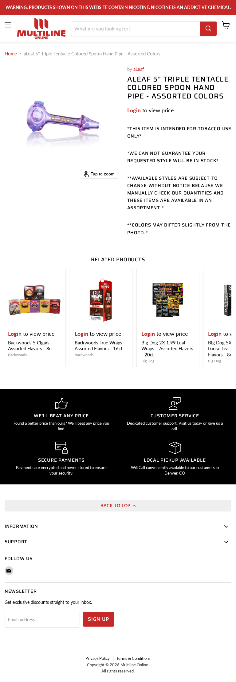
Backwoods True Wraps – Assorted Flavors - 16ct (100, 345)
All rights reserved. (118, 670)
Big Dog (147, 361)
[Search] (208, 29)
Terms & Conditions (133, 658)
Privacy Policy (97, 658)
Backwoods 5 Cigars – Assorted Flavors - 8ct (30, 345)
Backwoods (17, 354)
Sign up (98, 619)
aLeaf (138, 69)
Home (11, 53)
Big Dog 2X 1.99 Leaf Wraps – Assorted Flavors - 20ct (167, 348)
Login (134, 110)
